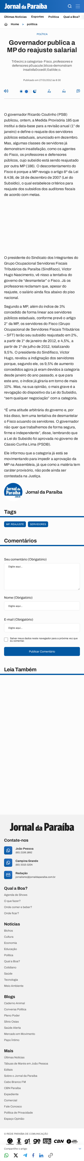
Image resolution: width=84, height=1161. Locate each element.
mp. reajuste (15, 524)
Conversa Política (15, 1009)
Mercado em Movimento (19, 1034)
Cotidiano (10, 967)
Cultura (8, 936)
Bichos (8, 930)
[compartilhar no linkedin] (41, 1155)
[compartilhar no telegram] (25, 1155)
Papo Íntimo (11, 1040)
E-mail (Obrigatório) (18, 619)
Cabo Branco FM (15, 1082)
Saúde (8, 973)
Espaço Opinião (14, 1118)
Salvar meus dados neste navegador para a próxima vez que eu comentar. (44, 639)
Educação (10, 949)
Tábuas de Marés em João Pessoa (26, 1063)
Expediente (11, 1094)
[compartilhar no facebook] (33, 1155)
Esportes (37, 16)
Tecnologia (11, 979)
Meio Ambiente (13, 986)
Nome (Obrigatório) (18, 597)
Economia (10, 943)
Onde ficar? (11, 913)
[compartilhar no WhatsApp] (6, 1155)
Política (53, 16)
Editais (8, 1069)
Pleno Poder (12, 1015)
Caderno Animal (14, 1003)
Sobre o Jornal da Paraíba (20, 1076)
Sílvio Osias (11, 1021)
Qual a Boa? (71, 16)
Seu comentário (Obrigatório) (25, 559)
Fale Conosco (13, 1106)
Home (15, 24)
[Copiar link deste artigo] (50, 1155)
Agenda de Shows (15, 895)
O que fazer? (12, 901)
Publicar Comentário (42, 651)
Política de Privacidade (18, 1112)
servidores (38, 524)
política (32, 24)
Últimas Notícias (15, 16)
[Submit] (70, 6)
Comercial (10, 1100)
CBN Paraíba (12, 1088)
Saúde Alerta (12, 1027)
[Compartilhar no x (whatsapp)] (16, 1155)
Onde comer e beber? (18, 907)
